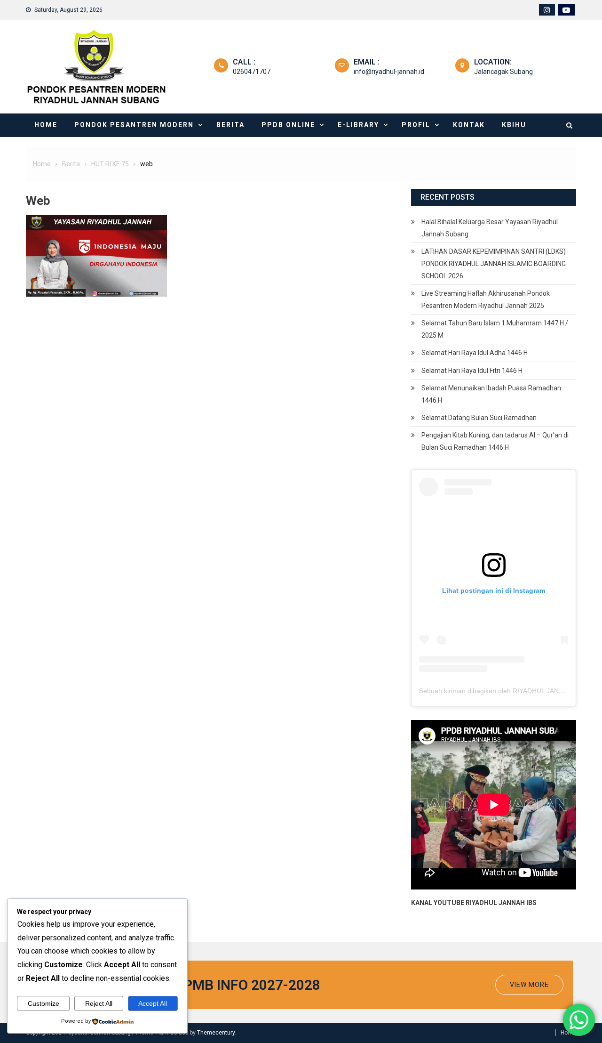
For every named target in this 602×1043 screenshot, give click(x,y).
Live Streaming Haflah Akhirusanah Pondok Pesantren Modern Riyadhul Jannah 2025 (485, 299)
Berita (230, 125)
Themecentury (216, 1032)
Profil (416, 125)
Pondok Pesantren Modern (134, 125)
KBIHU (514, 125)
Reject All (98, 1003)
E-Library (358, 125)
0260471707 (251, 71)
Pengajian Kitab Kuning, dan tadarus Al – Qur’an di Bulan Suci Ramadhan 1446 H (495, 441)
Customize (43, 1003)
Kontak (469, 125)
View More (529, 984)
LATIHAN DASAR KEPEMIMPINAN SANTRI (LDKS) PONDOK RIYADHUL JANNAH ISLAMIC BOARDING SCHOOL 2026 (493, 264)
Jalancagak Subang (503, 71)
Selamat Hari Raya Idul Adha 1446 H (474, 352)
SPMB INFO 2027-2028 (247, 985)
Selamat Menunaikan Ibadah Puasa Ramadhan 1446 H (491, 394)
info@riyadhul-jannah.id (389, 71)
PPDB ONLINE (288, 125)
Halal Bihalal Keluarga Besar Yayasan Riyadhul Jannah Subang (489, 228)
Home (45, 125)
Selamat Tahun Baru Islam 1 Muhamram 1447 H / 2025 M (494, 329)
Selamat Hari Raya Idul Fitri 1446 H (472, 370)
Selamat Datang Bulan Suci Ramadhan (479, 417)
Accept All (152, 1003)
